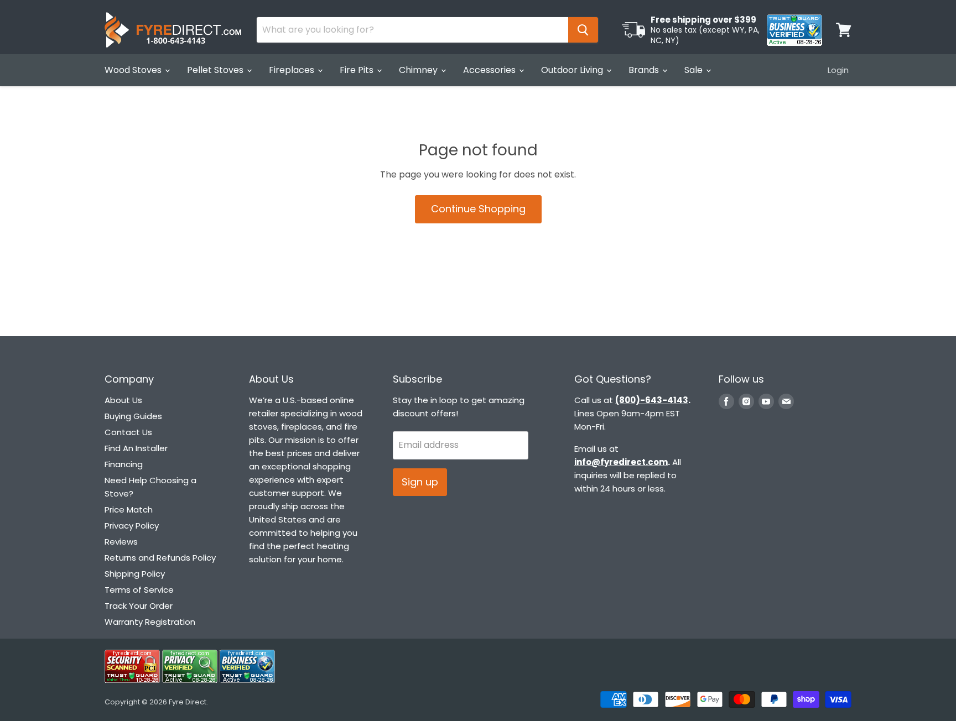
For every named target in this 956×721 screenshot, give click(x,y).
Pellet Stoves (216, 70)
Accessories (490, 70)
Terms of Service (139, 589)
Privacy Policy (132, 525)
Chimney (419, 70)
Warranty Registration (150, 622)
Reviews (121, 541)
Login (838, 70)
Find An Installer (136, 448)
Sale (694, 70)
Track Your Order (139, 606)
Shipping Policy (135, 573)
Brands (644, 70)
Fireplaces (292, 70)
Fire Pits (358, 70)
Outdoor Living (573, 70)
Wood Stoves (134, 70)
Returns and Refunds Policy (160, 557)
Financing (124, 464)
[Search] (583, 30)
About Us (123, 400)
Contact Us (128, 432)
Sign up (420, 482)
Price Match (129, 509)
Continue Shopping (478, 209)
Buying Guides (133, 416)
